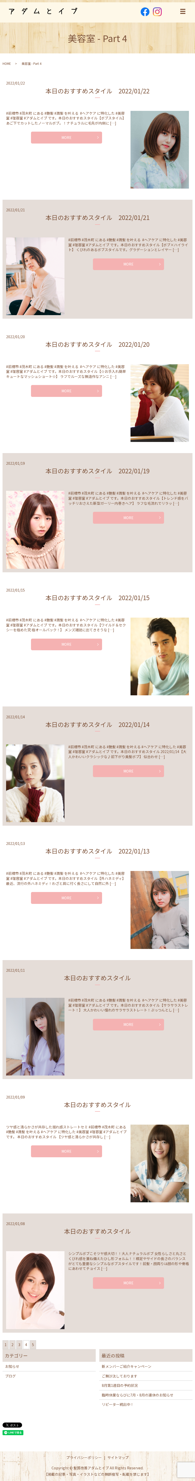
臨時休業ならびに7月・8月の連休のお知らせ (137, 1394)
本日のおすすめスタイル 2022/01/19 (97, 470)
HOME (7, 63)
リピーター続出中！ (118, 1404)
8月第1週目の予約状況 (120, 1385)
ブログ (10, 1375)
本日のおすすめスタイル (97, 977)
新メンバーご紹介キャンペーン (126, 1366)
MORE (66, 137)
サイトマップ (118, 1457)
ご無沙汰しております (119, 1375)
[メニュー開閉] (182, 11)
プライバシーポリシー (84, 1457)
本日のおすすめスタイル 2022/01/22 (97, 90)
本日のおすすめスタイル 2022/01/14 (97, 724)
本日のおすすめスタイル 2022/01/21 (97, 217)
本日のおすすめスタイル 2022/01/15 (97, 597)
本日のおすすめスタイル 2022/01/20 (97, 344)
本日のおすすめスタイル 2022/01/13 (97, 850)
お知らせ (12, 1366)
